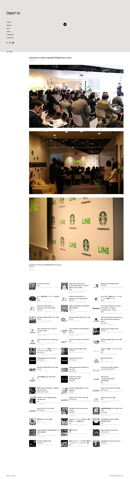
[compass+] (13, 13)
